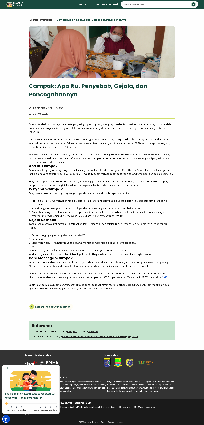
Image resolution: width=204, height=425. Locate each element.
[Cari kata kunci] (193, 4)
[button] (72, 331)
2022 (164, 277)
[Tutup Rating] (6, 368)
